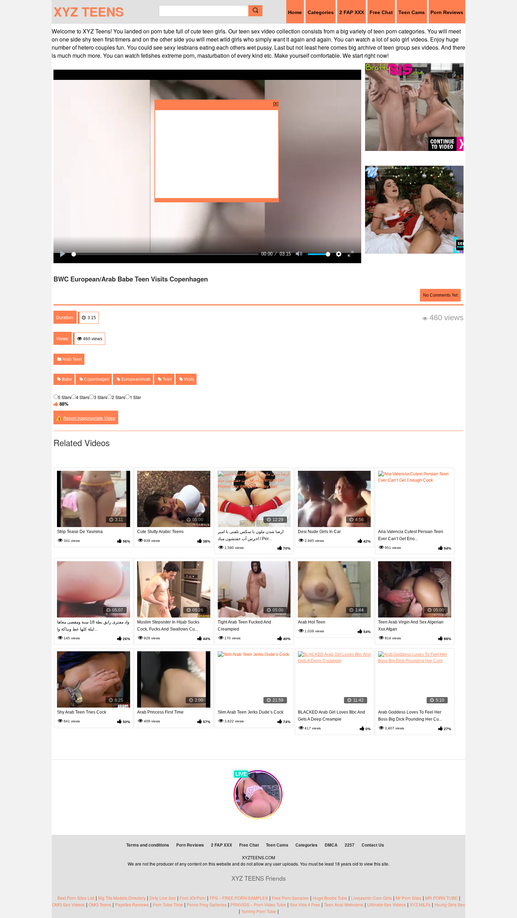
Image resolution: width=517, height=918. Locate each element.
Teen (166, 379)
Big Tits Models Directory (122, 898)
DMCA (331, 845)
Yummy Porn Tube (258, 911)
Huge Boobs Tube (330, 898)
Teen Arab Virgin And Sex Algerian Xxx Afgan (410, 626)
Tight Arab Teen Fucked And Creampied (244, 626)
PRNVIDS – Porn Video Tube (258, 904)
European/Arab (135, 379)
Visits (188, 379)
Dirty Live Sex (162, 898)
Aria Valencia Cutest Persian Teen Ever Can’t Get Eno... (410, 535)
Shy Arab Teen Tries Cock (81, 712)
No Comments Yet (440, 295)
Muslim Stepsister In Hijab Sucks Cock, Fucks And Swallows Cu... (168, 626)
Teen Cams (411, 12)
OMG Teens (100, 904)
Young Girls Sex (449, 904)
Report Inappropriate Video (89, 418)
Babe (66, 379)
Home (295, 12)
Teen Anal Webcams (343, 904)
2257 (350, 845)
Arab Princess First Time (160, 712)
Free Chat (381, 12)
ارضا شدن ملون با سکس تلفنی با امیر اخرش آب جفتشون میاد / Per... (250, 535)
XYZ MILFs (420, 904)
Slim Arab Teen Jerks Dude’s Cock (250, 712)
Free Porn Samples (290, 898)
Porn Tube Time (168, 904)
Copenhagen (96, 379)
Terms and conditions (147, 845)
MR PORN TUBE (441, 898)
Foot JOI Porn (193, 898)
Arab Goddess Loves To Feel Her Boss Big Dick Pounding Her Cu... (410, 716)
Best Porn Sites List (75, 898)
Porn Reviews (446, 12)
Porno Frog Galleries (206, 904)
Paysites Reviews (132, 904)
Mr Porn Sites (408, 898)
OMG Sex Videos (68, 904)
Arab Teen (71, 359)
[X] (275, 103)
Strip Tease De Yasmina (80, 531)
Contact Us (373, 845)
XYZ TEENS (88, 11)
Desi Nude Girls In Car (319, 531)
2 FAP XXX (351, 12)
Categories (321, 12)
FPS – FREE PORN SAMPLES (239, 898)
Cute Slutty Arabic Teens (160, 531)
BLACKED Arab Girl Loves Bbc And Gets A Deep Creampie (331, 716)
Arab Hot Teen (311, 622)
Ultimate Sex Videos (386, 904)
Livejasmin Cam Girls (371, 898)
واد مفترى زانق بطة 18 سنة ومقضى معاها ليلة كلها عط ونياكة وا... (93, 626)
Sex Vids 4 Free (305, 904)
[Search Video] (255, 10)
